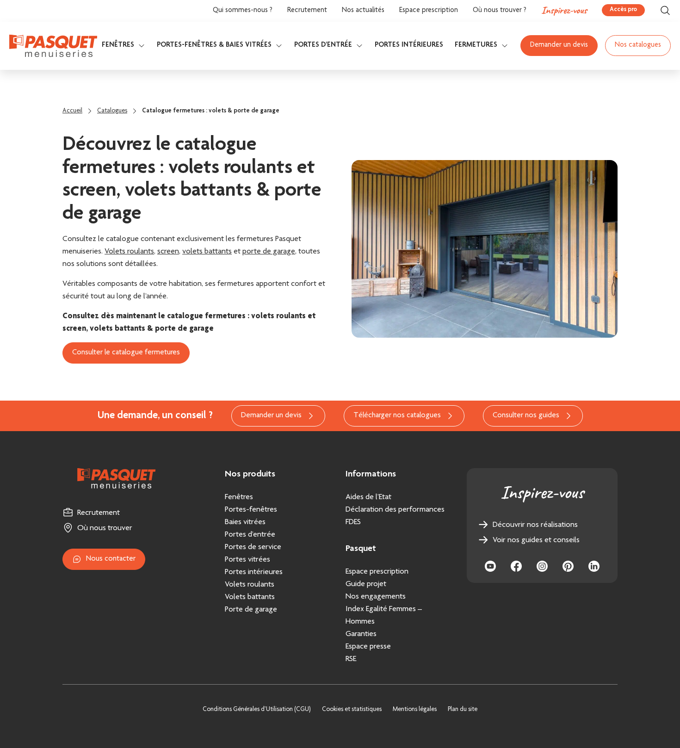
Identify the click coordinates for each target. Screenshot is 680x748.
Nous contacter (111, 559)
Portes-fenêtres (251, 510)
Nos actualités (363, 10)
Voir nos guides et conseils (536, 540)
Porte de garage (251, 610)
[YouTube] (490, 566)
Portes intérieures (409, 45)
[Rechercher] (665, 10)
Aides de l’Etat (368, 497)
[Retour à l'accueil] (53, 45)
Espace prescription (428, 10)
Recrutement (307, 10)
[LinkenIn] (594, 566)
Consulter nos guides (526, 416)
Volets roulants (129, 251)
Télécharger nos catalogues (397, 416)
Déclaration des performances (395, 510)
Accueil (72, 111)
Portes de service (253, 547)
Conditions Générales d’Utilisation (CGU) (257, 709)
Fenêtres (118, 45)
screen (168, 251)
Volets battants (250, 597)
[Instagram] (542, 566)
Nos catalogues (638, 45)
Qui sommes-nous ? (242, 10)
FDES (353, 522)
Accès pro (623, 9)
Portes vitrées (247, 560)
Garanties (361, 634)
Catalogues (112, 111)
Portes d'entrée (323, 45)
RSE (351, 659)
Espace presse (368, 647)
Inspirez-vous (564, 10)
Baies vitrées (245, 522)
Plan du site (462, 709)
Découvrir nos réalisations (535, 525)
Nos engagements (376, 597)
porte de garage (268, 251)
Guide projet (366, 584)
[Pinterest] (568, 566)
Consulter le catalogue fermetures (126, 353)
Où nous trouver (104, 528)
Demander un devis (559, 45)
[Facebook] (516, 566)
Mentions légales (415, 709)
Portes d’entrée (250, 535)
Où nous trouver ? (499, 10)
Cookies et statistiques (352, 709)
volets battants (207, 251)
